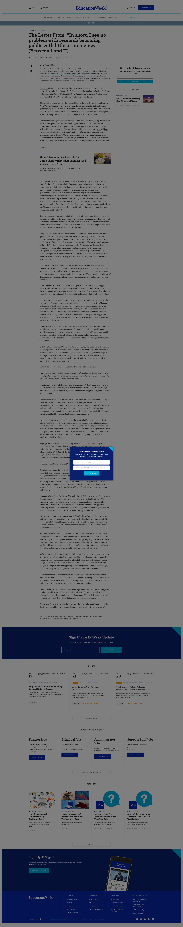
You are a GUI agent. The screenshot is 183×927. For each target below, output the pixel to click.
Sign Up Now (92, 473)
